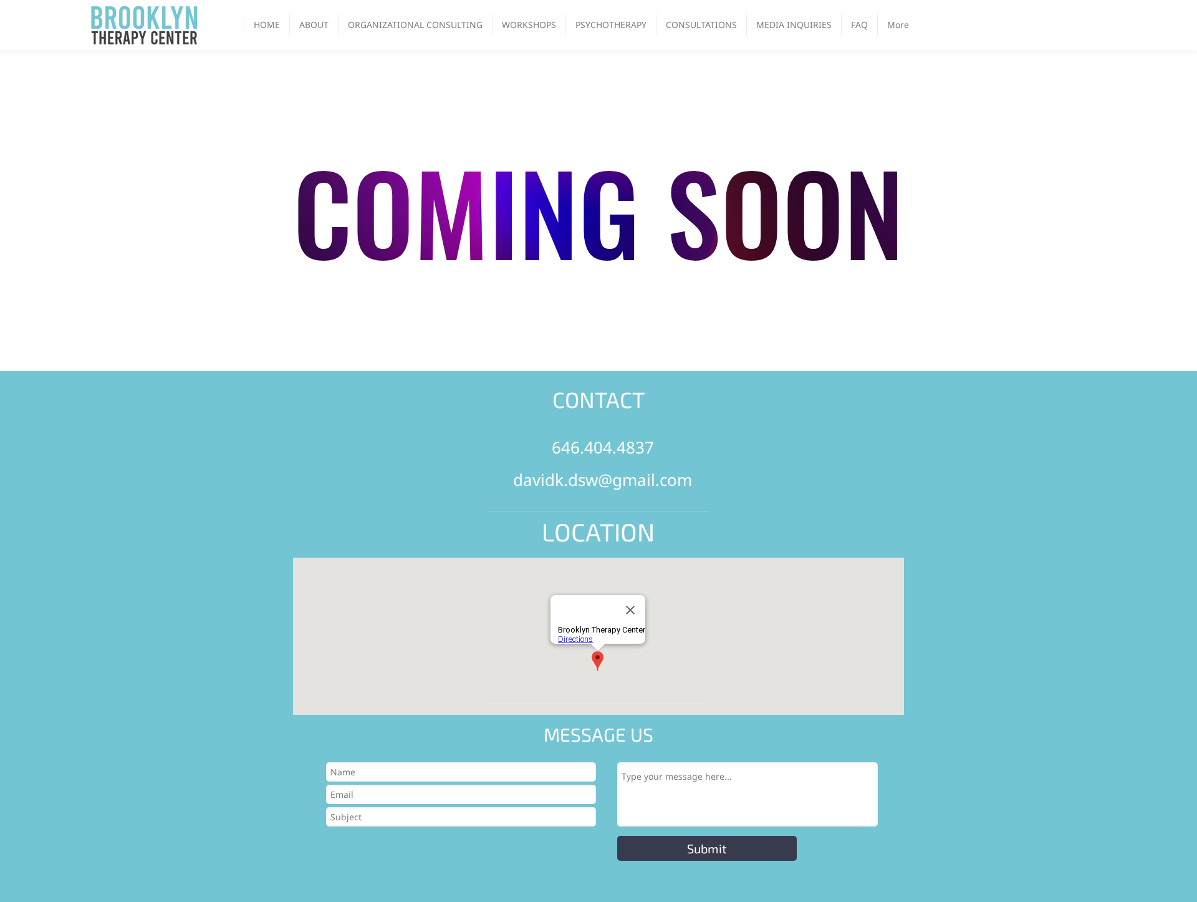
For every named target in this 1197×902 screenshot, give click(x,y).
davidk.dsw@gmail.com (602, 479)
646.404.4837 (603, 447)
